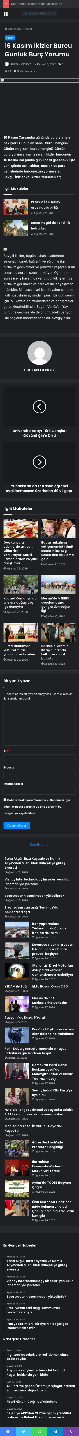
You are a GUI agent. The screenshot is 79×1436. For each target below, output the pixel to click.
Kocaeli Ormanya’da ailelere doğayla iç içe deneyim (20, 602)
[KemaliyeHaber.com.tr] (39, 13)
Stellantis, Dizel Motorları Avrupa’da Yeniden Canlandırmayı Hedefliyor (52, 970)
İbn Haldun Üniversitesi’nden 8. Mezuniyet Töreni (47, 1166)
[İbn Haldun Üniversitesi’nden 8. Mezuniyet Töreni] (17, 1168)
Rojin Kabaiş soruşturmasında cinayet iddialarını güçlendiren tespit (35, 1050)
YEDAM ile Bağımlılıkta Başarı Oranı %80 (36, 986)
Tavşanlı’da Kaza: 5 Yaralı (25, 1017)
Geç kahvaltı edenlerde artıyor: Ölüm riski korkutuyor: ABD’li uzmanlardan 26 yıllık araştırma (21, 552)
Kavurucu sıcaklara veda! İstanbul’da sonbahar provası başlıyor (52, 949)
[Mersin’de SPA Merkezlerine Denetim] (17, 1004)
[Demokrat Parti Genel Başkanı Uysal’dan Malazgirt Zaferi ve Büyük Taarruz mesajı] (17, 1071)
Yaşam (27, 28)
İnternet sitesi (13, 783)
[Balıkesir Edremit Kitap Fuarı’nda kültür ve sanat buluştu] (58, 632)
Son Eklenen (39, 844)
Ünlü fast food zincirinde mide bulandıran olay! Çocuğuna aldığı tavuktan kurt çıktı (53, 1209)
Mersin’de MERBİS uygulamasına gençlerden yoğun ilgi (55, 604)
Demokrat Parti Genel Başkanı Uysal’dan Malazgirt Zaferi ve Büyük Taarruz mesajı (52, 1072)
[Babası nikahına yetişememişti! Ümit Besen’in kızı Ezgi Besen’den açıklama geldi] (58, 528)
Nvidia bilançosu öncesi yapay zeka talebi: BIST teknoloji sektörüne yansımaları (39, 1112)
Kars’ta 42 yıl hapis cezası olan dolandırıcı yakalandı (53, 1031)
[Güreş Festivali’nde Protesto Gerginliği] (17, 1148)
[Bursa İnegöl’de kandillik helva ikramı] (16, 228)
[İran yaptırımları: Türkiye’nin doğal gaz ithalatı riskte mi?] (17, 930)
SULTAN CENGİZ (20, 64)
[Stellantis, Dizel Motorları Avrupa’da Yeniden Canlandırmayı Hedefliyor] (17, 971)
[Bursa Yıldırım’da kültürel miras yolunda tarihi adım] (21, 632)
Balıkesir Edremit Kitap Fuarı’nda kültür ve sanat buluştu (54, 652)
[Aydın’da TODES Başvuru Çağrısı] (17, 1188)
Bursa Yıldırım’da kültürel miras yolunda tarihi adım (19, 650)
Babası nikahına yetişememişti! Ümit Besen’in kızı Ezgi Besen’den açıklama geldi (57, 550)
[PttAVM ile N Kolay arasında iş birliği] (16, 207)
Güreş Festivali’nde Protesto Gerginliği (47, 1144)
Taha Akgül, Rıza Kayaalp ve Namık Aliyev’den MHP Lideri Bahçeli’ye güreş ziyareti (35, 863)
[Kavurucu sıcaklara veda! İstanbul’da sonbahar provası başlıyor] (17, 950)
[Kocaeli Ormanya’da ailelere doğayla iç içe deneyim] (21, 584)
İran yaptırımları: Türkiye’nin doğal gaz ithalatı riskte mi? (49, 928)
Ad (7, 751)
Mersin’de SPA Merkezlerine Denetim (49, 1000)
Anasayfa (14, 28)
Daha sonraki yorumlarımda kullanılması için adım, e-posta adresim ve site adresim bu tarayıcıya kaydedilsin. (37, 806)
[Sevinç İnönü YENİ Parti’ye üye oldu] (17, 1096)
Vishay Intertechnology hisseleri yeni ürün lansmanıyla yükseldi (38, 881)
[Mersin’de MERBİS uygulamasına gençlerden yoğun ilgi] (58, 584)
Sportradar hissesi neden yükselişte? (36, 3)
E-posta (10, 767)
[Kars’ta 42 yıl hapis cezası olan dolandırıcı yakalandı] (17, 1035)
